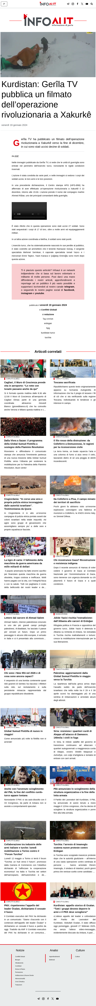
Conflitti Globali (49, 310)
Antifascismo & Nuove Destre (24, 975)
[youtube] (87, 4)
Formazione (19, 972)
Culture (77, 956)
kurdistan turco (48, 333)
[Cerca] (91, 4)
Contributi (18, 966)
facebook (69, 290)
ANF (17, 156)
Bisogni (17, 960)
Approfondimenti (54, 956)
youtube (39, 293)
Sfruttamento (19, 963)
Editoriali (52, 960)
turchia (48, 337)
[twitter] (82, 4)
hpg (48, 328)
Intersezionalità (20, 978)
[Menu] (4, 4)
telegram (69, 286)
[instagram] (72, 4)
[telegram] (68, 4)
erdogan (48, 323)
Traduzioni (18, 985)
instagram (26, 293)
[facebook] (77, 4)
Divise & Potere (61, 614)
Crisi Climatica (19, 981)
